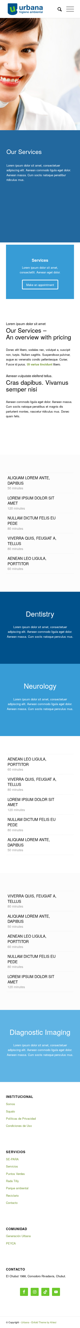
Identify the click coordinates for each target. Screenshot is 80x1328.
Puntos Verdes (15, 1174)
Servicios (12, 1166)
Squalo (10, 1111)
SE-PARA (12, 1159)
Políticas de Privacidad (21, 1118)
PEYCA (11, 1243)
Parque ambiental (17, 1188)
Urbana (25, 1322)
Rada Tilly (12, 1181)
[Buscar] (57, 9)
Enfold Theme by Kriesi (43, 1322)
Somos (10, 1104)
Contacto (12, 1202)
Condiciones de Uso (19, 1126)
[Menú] (68, 9)
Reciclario (12, 1195)
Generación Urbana (18, 1236)
